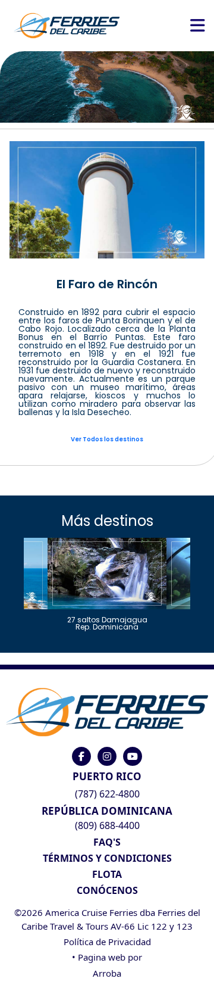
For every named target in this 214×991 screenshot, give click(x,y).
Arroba (107, 973)
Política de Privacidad (107, 942)
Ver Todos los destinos (107, 439)
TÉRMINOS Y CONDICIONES (107, 858)
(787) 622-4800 (107, 793)
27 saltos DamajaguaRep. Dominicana (107, 623)
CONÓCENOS (107, 890)
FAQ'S (107, 842)
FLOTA (107, 874)
